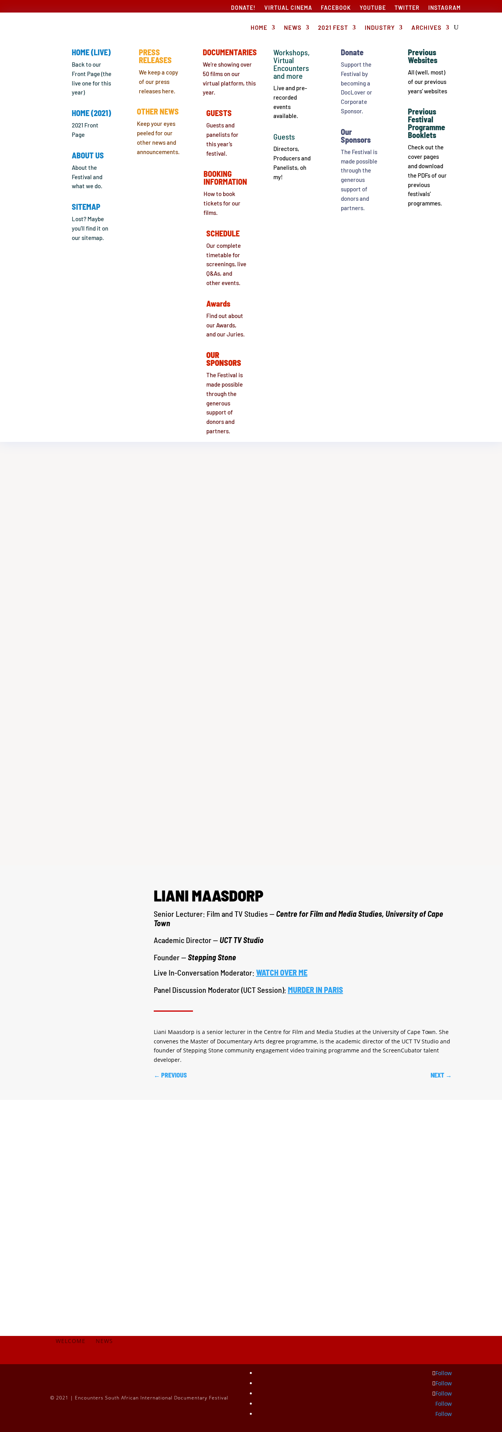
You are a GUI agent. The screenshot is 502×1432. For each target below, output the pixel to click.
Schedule (223, 233)
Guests (219, 113)
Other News (158, 111)
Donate (352, 52)
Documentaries (230, 52)
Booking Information (225, 177)
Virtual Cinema (288, 8)
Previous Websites (422, 56)
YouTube (373, 8)
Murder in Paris (315, 989)
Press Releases (155, 56)
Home (259, 27)
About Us (88, 155)
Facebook (336, 8)
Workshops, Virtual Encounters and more (291, 63)
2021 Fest (333, 27)
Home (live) (91, 52)
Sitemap (86, 206)
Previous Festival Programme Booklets (426, 123)
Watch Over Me (281, 972)
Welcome (70, 1341)
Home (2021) (91, 113)
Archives (426, 27)
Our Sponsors (356, 135)
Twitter (407, 8)
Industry (380, 27)
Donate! (243, 8)
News (293, 27)
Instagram (444, 8)
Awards (218, 303)
